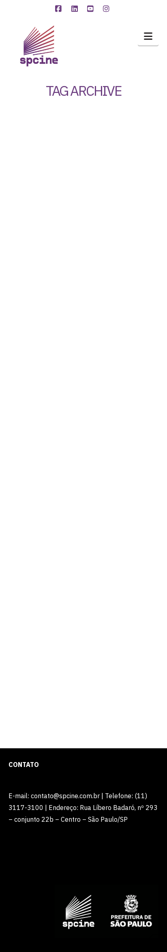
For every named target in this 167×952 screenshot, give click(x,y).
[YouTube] (91, 8)
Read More (73, 405)
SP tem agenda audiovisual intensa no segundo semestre (83, 468)
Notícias (99, 209)
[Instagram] (107, 8)
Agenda (92, 510)
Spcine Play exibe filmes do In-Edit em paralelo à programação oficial (81, 161)
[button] (148, 36)
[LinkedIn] (75, 8)
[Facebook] (59, 8)
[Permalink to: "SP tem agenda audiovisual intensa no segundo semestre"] (83, 557)
